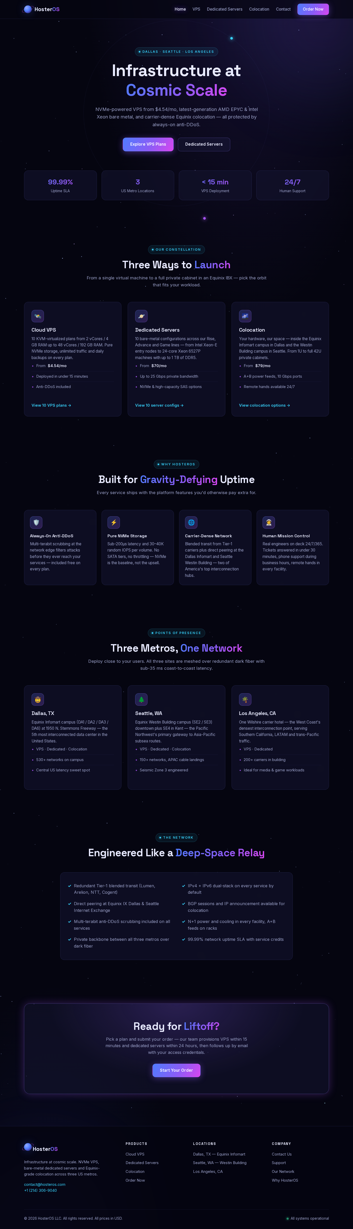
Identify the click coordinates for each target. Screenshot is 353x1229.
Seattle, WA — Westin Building (220, 1162)
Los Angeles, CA (208, 1171)
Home (180, 9)
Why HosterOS (285, 1180)
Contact (283, 9)
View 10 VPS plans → (51, 405)
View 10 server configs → (159, 405)
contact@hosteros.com (44, 1184)
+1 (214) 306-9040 (40, 1190)
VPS (196, 9)
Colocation (259, 9)
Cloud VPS (135, 1154)
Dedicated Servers (224, 9)
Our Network (283, 1171)
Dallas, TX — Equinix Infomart (219, 1154)
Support (279, 1162)
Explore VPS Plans (148, 144)
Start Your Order (176, 1070)
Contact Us (282, 1154)
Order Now (313, 9)
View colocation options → (264, 405)
